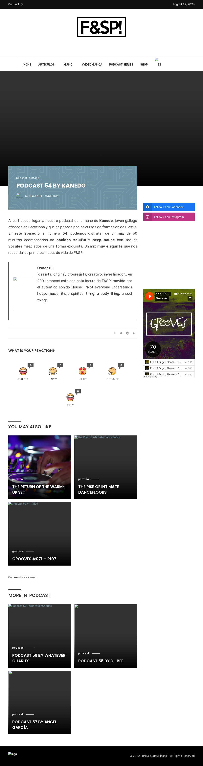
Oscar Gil (35, 196)
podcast (21, 177)
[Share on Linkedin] (134, 333)
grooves (17, 551)
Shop (144, 64)
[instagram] (15, 317)
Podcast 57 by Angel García (34, 724)
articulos (46, 64)
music (68, 64)
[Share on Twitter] (121, 333)
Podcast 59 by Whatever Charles (38, 658)
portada (34, 177)
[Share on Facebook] (114, 333)
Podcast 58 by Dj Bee (100, 661)
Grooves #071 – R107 (34, 559)
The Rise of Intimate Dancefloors (98, 489)
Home (27, 64)
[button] (23, 372)
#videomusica (91, 64)
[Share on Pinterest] (128, 333)
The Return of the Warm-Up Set (38, 489)
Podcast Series (121, 64)
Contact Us (15, 4)
